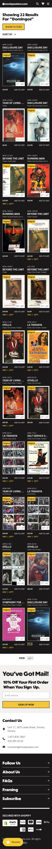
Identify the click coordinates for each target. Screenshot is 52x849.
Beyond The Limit (13, 158)
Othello (32, 380)
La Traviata (34, 324)
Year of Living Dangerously (20, 102)
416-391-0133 (15, 740)
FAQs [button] (7, 780)
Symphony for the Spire (18, 602)
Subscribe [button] (11, 798)
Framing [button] (10, 789)
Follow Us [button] (11, 763)
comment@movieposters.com (23, 746)
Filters (17, 26)
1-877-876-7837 (16, 736)
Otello (6, 324)
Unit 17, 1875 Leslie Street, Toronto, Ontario (26, 729)
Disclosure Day (12, 47)
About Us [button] (11, 772)
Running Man (36, 158)
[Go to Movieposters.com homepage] (14, 3)
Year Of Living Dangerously (20, 380)
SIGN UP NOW (26, 704)
